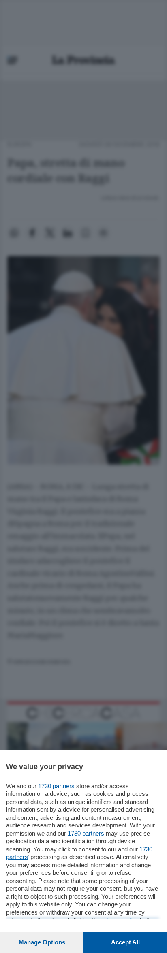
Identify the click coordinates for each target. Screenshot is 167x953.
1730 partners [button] (56, 785)
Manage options (42, 942)
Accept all (125, 942)
